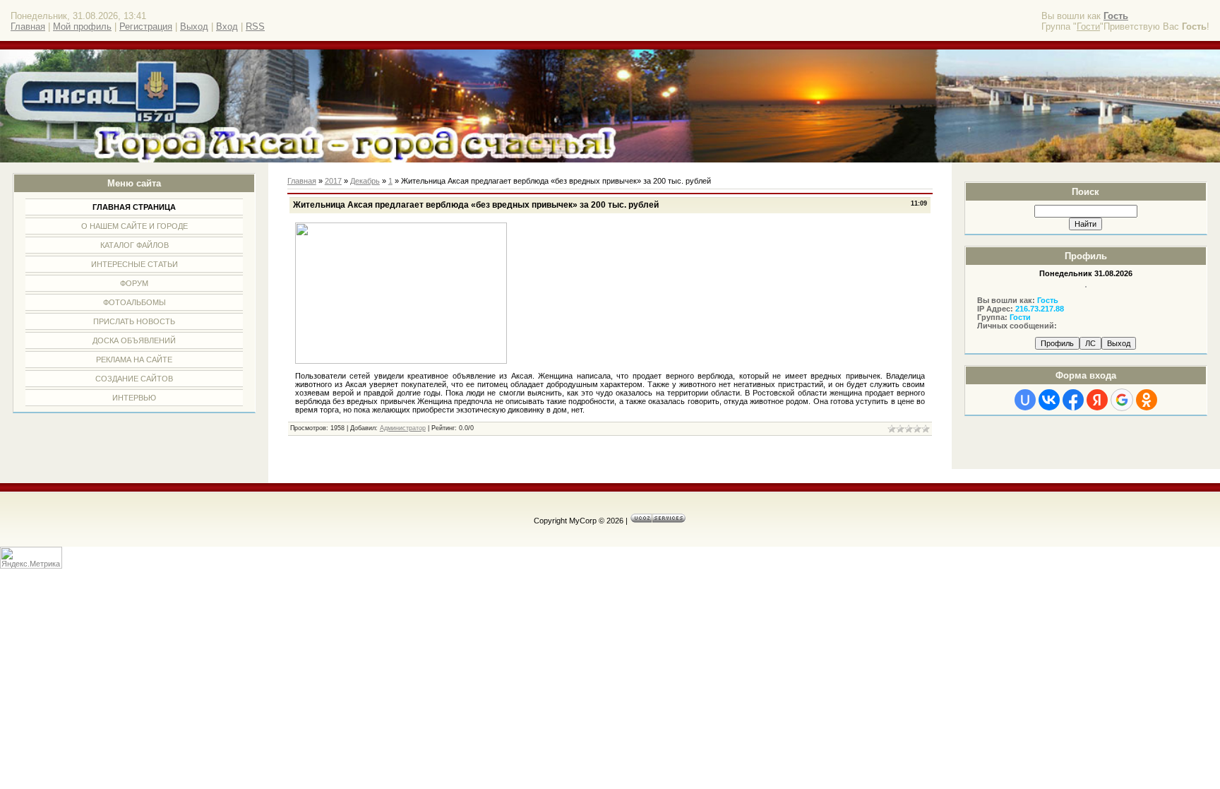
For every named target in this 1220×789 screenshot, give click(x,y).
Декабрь (365, 181)
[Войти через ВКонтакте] (1049, 399)
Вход (227, 26)
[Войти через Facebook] (1073, 399)
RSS (255, 26)
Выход (194, 26)
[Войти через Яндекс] (1097, 399)
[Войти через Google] (1122, 399)
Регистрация (145, 26)
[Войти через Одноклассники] (1146, 399)
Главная (28, 26)
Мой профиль (82, 26)
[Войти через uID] (1025, 399)
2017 (333, 181)
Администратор (403, 428)
